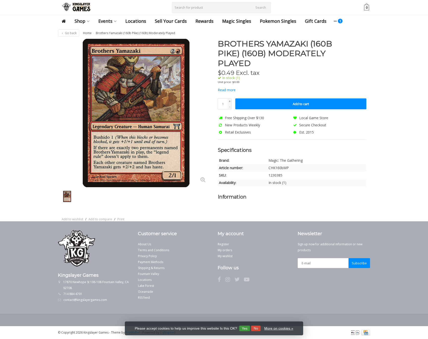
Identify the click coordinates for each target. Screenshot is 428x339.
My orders (225, 250)
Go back (70, 33)
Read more (227, 90)
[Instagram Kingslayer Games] (230, 280)
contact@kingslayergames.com (85, 300)
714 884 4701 (72, 294)
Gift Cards (315, 21)
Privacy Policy (147, 256)
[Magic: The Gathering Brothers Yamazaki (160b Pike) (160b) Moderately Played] (136, 113)
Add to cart (301, 104)
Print (120, 219)
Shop (80, 21)
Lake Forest (146, 286)
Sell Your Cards (171, 21)
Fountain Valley (148, 274)
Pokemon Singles (278, 21)
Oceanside (145, 292)
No (256, 328)
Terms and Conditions (153, 250)
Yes (244, 328)
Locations (135, 21)
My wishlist (225, 256)
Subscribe (359, 263)
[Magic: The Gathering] (357, 46)
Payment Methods (150, 262)
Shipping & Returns (151, 268)
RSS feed (144, 297)
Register (223, 244)
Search (260, 7)
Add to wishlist (72, 219)
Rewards (204, 21)
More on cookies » (278, 328)
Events (105, 21)
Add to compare (100, 219)
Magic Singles (236, 21)
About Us (144, 244)
